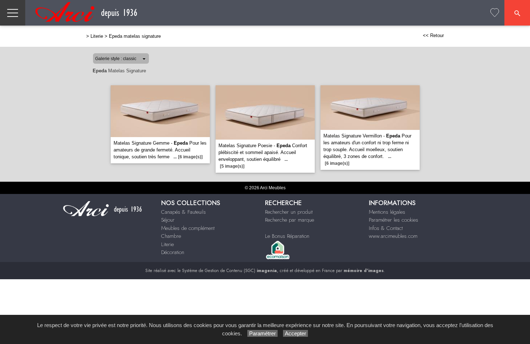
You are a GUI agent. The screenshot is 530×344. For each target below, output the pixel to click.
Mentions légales (387, 212)
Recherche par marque (289, 220)
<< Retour (433, 35)
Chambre (171, 236)
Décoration (172, 252)
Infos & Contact (386, 228)
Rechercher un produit (289, 212)
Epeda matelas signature (135, 36)
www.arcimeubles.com (393, 236)
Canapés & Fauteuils (183, 212)
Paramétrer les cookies (393, 220)
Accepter (295, 333)
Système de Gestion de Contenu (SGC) (229, 270)
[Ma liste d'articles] (494, 13)
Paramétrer (262, 333)
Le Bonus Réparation (287, 236)
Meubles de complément (188, 228)
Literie (96, 36)
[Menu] (12, 13)
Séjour (168, 220)
